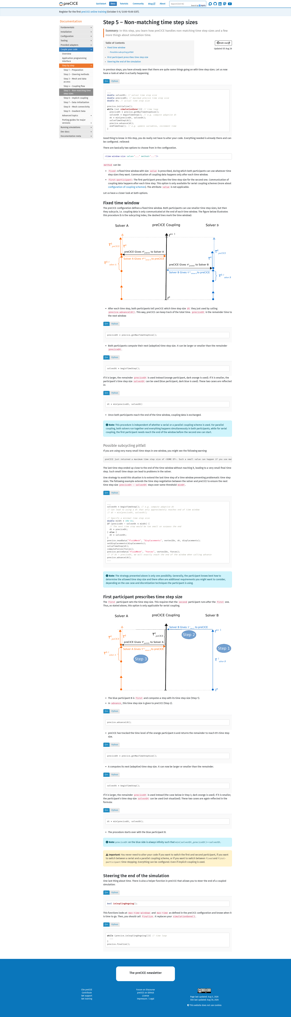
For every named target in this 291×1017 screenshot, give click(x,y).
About (162, 3)
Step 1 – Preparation (73, 70)
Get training (86, 999)
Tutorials (124, 3)
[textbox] (187, 4)
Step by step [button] (68, 65)
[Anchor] (126, 47)
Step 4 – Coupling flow (74, 86)
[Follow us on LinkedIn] (220, 4)
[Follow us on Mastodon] (224, 4)
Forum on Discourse (145, 990)
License (145, 996)
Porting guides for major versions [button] (73, 121)
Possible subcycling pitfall (122, 52)
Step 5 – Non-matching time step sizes (77, 92)
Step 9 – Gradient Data (74, 111)
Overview (66, 54)
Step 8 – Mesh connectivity (77, 106)
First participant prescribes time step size (127, 57)
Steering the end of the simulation (124, 61)
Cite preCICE (86, 990)
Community (138, 3)
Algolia (202, 5)
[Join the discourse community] (210, 4)
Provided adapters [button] (69, 45)
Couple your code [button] (69, 49)
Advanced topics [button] (70, 115)
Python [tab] (114, 81)
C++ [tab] (106, 81)
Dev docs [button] (65, 131)
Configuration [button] (67, 36)
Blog (150, 4)
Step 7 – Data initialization (76, 102)
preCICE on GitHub (145, 993)
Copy (225, 92)
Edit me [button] (223, 43)
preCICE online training (93, 11)
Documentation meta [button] (71, 136)
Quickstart (101, 3)
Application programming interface (74, 60)
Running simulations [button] (70, 127)
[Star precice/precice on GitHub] (215, 4)
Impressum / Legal (145, 999)
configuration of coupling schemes (126, 187)
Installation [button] (66, 32)
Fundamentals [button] (67, 27)
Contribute (87, 993)
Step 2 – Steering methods (76, 74)
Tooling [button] (64, 40)
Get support (86, 996)
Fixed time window (116, 47)
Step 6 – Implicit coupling (76, 98)
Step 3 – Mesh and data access (75, 80)
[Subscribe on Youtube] (230, 4)
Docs (113, 3)
